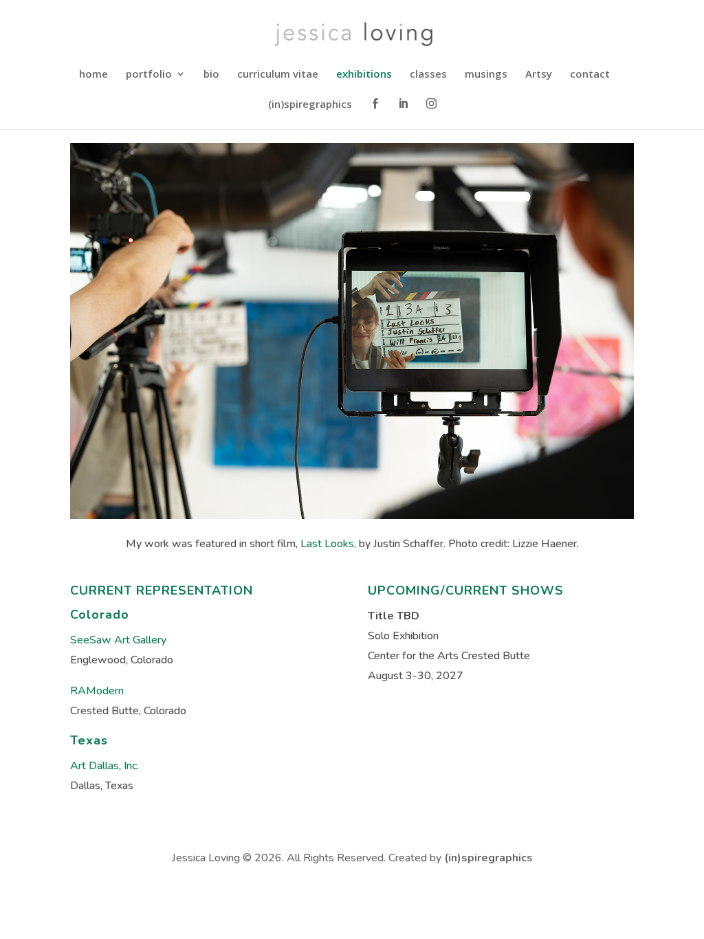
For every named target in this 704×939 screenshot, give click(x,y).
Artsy (538, 74)
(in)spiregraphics (310, 105)
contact (590, 74)
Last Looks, (328, 543)
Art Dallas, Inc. (104, 765)
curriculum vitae (277, 74)
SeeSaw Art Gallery (118, 640)
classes (428, 74)
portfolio (149, 74)
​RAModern (97, 690)
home (93, 74)
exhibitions (364, 74)
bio (211, 74)
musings (486, 74)
